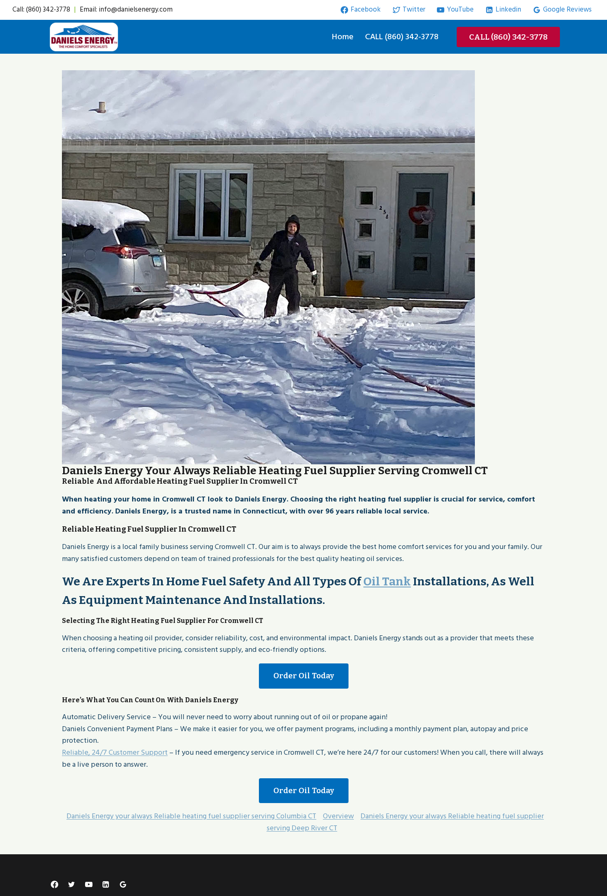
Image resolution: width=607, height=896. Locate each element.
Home (342, 36)
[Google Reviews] (123, 884)
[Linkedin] (105, 884)
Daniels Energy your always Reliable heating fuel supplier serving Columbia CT (191, 816)
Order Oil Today (303, 675)
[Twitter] (71, 884)
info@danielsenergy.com (136, 9)
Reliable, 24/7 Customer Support (115, 752)
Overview (338, 816)
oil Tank (387, 581)
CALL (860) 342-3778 (402, 36)
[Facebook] (54, 884)
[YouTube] (88, 884)
